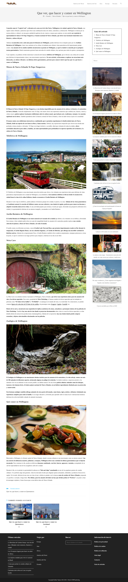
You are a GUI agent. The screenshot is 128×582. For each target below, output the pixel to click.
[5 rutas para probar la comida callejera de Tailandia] (107, 148)
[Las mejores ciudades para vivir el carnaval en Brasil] (107, 125)
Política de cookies (99, 546)
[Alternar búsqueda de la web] (121, 3)
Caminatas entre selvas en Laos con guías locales (107, 183)
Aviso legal (97, 555)
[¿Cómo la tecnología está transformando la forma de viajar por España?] (107, 195)
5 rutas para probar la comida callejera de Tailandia (107, 160)
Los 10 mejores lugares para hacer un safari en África (107, 113)
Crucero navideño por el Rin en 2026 (107, 306)
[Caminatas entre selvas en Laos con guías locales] (107, 171)
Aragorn (53, 304)
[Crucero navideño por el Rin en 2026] (107, 294)
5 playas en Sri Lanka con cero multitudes (107, 231)
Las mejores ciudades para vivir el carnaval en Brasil (107, 136)
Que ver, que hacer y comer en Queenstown (19, 523)
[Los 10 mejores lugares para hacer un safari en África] (107, 102)
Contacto (97, 560)
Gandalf (64, 304)
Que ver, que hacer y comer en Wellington (74, 16)
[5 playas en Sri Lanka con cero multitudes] (107, 220)
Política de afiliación (100, 551)
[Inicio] (43, 16)
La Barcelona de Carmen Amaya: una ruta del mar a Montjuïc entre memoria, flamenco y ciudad (21, 545)
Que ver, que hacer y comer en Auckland (46, 523)
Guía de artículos (99, 564)
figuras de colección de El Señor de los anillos (25, 304)
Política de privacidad (101, 542)
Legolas (59, 304)
